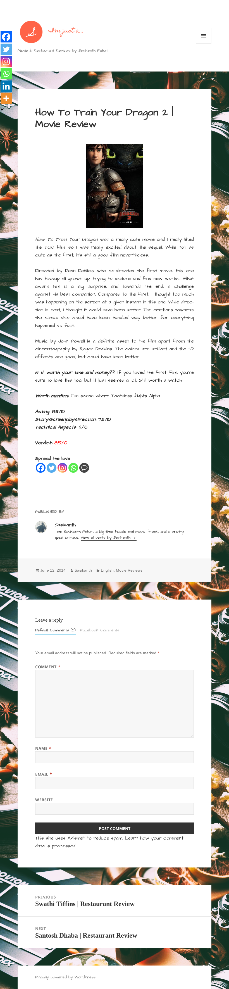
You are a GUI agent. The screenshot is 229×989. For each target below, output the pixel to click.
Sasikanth (83, 570)
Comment (47, 666)
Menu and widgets (203, 43)
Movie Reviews (129, 570)
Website (44, 799)
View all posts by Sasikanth (106, 537)
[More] (6, 98)
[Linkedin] (6, 86)
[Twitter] (51, 468)
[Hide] (2, 109)
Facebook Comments (99, 630)
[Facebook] (41, 468)
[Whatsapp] (73, 468)
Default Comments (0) (55, 630)
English (107, 570)
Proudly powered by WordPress (65, 977)
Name (43, 748)
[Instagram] (62, 468)
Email (43, 774)
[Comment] (84, 468)
